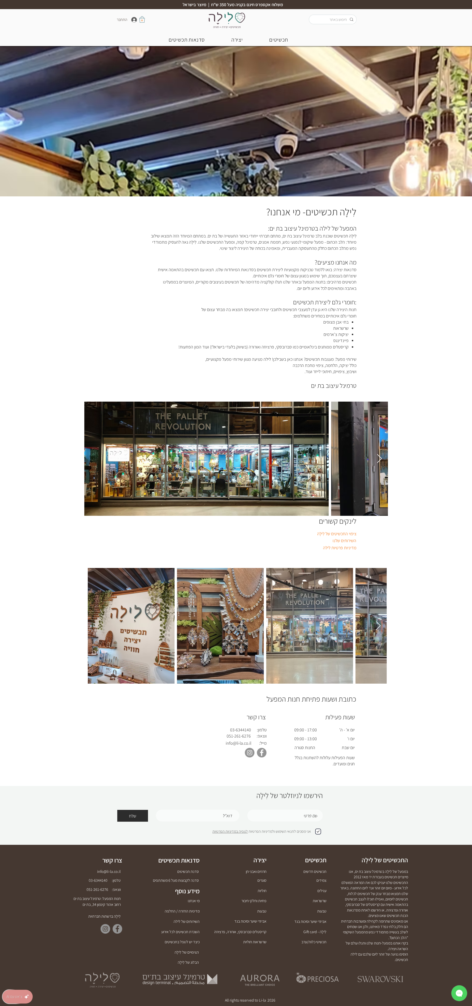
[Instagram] (249, 752)
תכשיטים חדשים (314, 871)
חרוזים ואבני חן (256, 871)
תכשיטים (315, 860)
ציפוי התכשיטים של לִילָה (336, 533)
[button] (187, 39)
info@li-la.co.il (238, 743)
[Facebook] (261, 752)
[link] (142, 19)
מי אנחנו (194, 900)
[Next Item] (379, 459)
